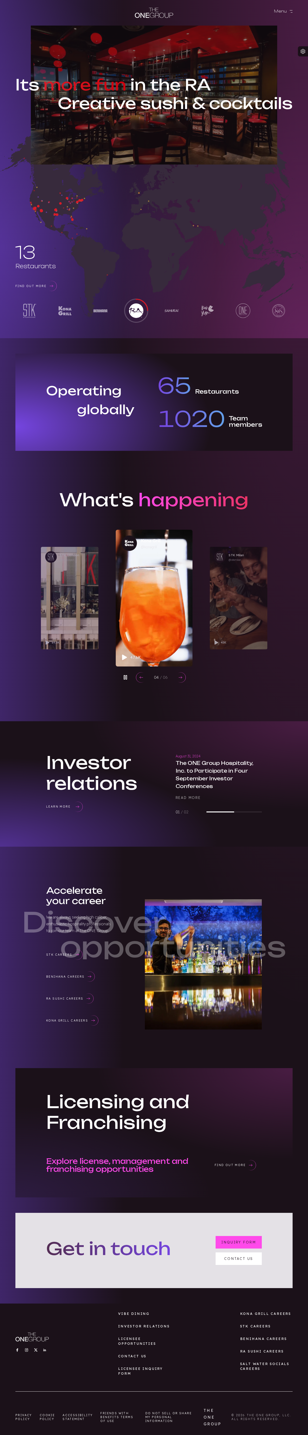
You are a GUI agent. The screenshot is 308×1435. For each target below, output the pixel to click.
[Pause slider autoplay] (125, 677)
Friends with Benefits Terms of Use (116, 1417)
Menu (281, 11)
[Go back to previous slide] (141, 677)
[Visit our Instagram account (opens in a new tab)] (26, 1350)
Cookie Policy (47, 1417)
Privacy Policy (23, 1417)
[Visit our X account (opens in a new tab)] (35, 1350)
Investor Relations (144, 1326)
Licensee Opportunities (137, 1341)
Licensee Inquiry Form (140, 1371)
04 (161, 677)
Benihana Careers (263, 1339)
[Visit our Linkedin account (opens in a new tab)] (44, 1350)
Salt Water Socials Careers (264, 1366)
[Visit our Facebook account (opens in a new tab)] (17, 1350)
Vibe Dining (134, 1313)
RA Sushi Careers (262, 1351)
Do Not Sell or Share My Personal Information (168, 1417)
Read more (188, 798)
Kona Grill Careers (265, 1313)
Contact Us (132, 1356)
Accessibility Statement (78, 1417)
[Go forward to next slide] (180, 677)
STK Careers (255, 1326)
